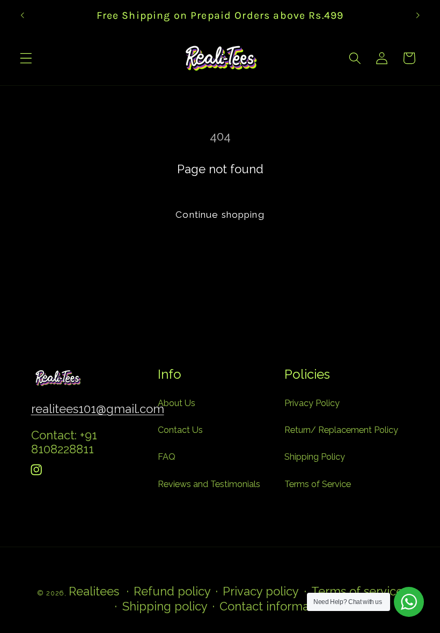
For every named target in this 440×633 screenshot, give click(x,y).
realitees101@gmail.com (97, 409)
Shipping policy (165, 606)
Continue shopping (220, 214)
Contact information (274, 606)
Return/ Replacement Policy (341, 430)
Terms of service (357, 591)
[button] (26, 58)
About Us (176, 403)
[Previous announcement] (22, 15)
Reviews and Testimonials (209, 484)
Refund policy (172, 591)
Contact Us (180, 430)
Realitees (94, 591)
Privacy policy (261, 591)
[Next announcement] (417, 15)
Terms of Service (317, 484)
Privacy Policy (312, 403)
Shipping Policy (314, 457)
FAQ (166, 457)
